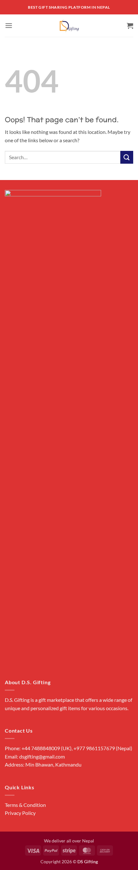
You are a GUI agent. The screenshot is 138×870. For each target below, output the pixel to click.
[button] (9, 25)
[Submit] (126, 157)
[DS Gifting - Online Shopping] (69, 26)
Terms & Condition (25, 805)
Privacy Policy (20, 813)
